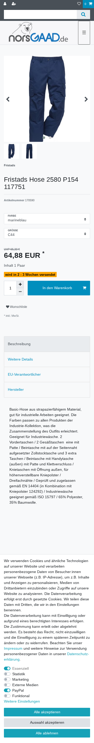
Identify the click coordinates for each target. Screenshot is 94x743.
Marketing (20, 679)
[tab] (47, 344)
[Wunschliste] (79, 4)
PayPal (18, 690)
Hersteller (16, 389)
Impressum (13, 648)
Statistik (18, 674)
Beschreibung (19, 344)
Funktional (21, 696)
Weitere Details (20, 359)
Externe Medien (25, 685)
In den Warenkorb (57, 288)
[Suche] (83, 14)
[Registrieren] (14, 4)
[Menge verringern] (20, 291)
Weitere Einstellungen (22, 701)
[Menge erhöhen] (20, 284)
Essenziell (20, 668)
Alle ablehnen (47, 733)
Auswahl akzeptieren (47, 722)
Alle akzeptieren (47, 712)
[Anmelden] (5, 4)
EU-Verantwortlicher (24, 374)
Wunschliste (18, 307)
